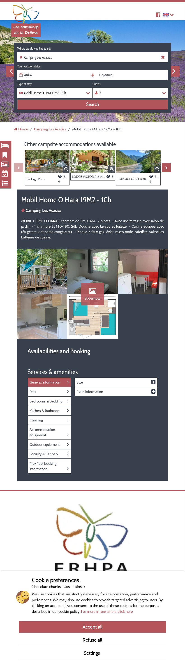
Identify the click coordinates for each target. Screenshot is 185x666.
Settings (92, 653)
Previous (11, 71)
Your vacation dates (28, 66)
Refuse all (92, 640)
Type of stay (24, 84)
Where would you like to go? (34, 48)
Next (174, 71)
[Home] (26, 12)
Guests (96, 84)
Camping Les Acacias (43, 210)
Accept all (92, 627)
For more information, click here (107, 611)
